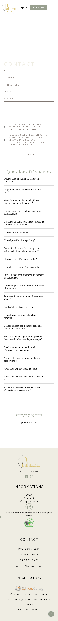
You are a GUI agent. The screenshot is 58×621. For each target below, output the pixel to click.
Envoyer (29, 155)
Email (7, 92)
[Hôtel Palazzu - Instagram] (31, 476)
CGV (29, 495)
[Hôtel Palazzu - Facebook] (26, 476)
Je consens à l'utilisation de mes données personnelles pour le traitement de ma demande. (28, 127)
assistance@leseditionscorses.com (29, 599)
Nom (6, 71)
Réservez (38, 8)
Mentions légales (29, 610)
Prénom (8, 78)
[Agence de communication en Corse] (29, 587)
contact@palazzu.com (29, 566)
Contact (29, 498)
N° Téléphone (11, 85)
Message (8, 98)
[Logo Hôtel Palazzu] (6, 7)
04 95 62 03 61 (29, 560)
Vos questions (29, 501)
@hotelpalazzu (29, 422)
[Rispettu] (29, 522)
